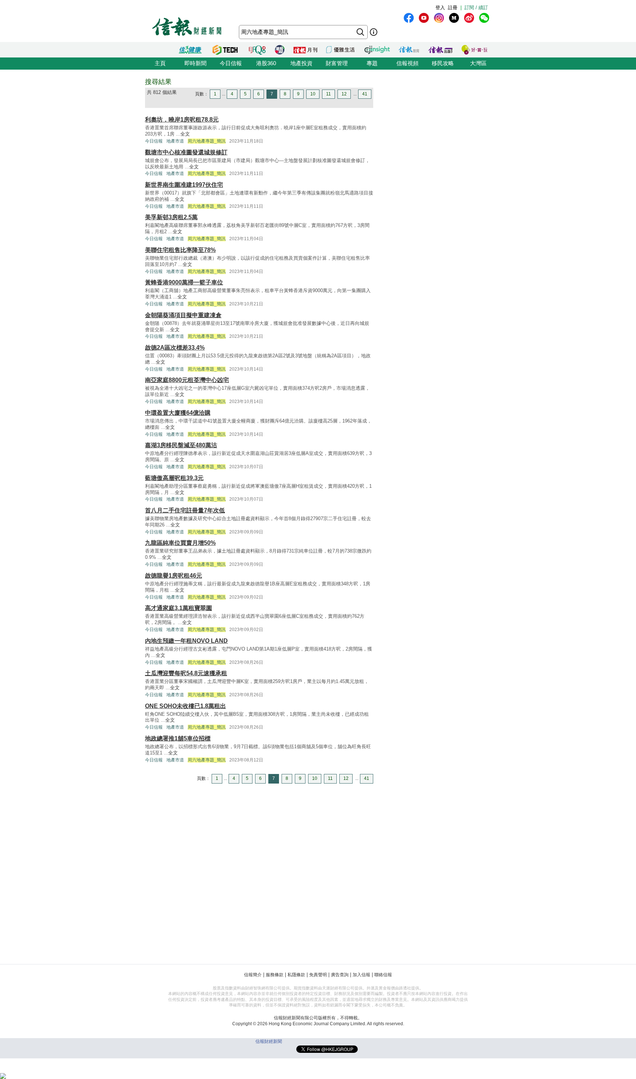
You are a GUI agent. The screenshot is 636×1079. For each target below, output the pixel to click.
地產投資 (301, 63)
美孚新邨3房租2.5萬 (171, 217)
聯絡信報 (383, 974)
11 (328, 94)
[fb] (409, 18)
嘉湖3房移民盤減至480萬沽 (181, 445)
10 (312, 94)
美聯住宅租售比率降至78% (180, 250)
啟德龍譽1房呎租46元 (173, 575)
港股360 (266, 63)
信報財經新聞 (268, 1041)
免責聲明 (318, 974)
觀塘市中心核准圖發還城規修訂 (186, 152)
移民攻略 (443, 63)
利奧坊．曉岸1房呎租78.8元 (182, 119)
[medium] (454, 18)
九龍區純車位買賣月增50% (180, 543)
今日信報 (231, 63)
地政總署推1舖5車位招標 (178, 738)
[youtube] (424, 18)
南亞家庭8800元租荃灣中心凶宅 (187, 380)
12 (344, 94)
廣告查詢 (340, 974)
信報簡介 (253, 974)
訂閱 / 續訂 (476, 7)
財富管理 (337, 63)
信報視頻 (407, 63)
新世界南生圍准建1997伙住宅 (184, 185)
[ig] (439, 18)
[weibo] (469, 18)
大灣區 (478, 63)
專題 (372, 63)
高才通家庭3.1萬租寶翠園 (178, 608)
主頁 (160, 63)
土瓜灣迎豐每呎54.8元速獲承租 (186, 673)
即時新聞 (195, 63)
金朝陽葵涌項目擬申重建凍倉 (183, 315)
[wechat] (484, 18)
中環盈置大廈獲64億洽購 (178, 413)
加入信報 (361, 974)
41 (364, 94)
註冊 (452, 7)
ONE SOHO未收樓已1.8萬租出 (185, 706)
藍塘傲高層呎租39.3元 (174, 478)
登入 (440, 7)
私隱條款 (296, 974)
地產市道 (175, 141)
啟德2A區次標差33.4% (175, 347)
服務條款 (274, 974)
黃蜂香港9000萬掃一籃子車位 (184, 282)
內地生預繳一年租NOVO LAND (186, 641)
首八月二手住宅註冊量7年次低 (185, 510)
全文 (185, 134)
